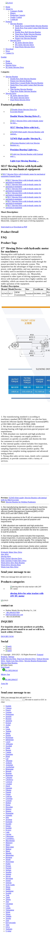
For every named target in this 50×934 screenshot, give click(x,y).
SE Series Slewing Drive (24, 43)
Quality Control (16, 17)
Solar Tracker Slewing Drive (11, 558)
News (8, 51)
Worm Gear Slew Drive (9, 567)
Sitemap (11, 657)
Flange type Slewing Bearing (25, 38)
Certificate (14, 19)
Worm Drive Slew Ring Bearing (13, 563)
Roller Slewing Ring (8, 659)
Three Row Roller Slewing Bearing (28, 34)
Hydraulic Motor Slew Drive (11, 552)
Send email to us (7, 227)
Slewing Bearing (16, 24)
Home (8, 7)
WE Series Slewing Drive (24, 45)
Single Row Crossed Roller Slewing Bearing (31, 26)
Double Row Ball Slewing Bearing (28, 32)
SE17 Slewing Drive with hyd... (25, 127)
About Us (9, 9)
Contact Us (10, 53)
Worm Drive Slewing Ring (11, 565)
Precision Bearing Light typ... (24, 149)
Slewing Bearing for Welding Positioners (21, 502)
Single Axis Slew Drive (14, 661)
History (13, 13)
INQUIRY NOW (7, 636)
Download (9, 49)
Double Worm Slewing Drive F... (25, 116)
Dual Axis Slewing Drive (26, 659)
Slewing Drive (15, 40)
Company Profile (16, 11)
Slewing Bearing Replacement (35, 661)
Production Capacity (17, 15)
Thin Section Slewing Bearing (26, 36)
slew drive (4, 554)
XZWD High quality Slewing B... (26, 138)
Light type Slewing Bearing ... (24, 161)
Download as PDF (20, 227)
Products (9, 22)
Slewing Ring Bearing (9, 663)
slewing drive (6, 556)
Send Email (5, 667)
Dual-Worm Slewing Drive (25, 47)
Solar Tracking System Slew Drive (13, 561)
